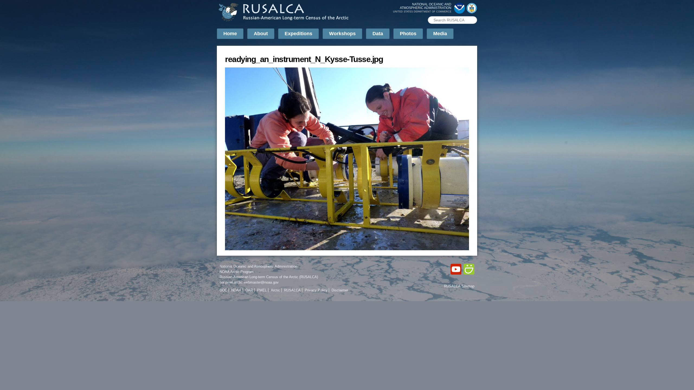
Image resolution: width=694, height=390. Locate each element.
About (261, 33)
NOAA (236, 290)
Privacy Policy (316, 290)
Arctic (275, 290)
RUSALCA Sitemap (459, 286)
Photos (408, 33)
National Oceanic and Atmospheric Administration (258, 266)
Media (440, 33)
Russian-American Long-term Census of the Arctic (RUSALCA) (269, 277)
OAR (249, 290)
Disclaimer (340, 290)
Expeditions (298, 33)
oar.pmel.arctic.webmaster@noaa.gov (249, 282)
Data (377, 33)
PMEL (262, 290)
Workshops (342, 33)
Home (230, 33)
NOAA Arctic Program (237, 272)
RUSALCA (292, 290)
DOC (223, 290)
